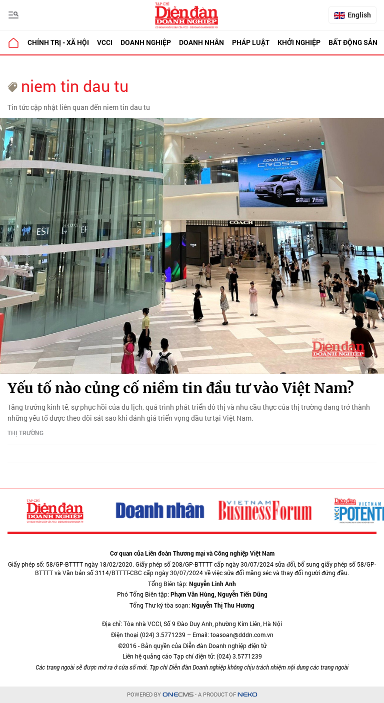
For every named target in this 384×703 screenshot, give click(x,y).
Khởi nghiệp (299, 42)
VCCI (104, 42)
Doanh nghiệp (145, 42)
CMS (178, 695)
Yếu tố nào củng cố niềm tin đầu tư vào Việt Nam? (181, 388)
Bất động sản (353, 42)
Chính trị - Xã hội (58, 42)
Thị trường (26, 433)
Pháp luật (251, 42)
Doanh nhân (201, 42)
